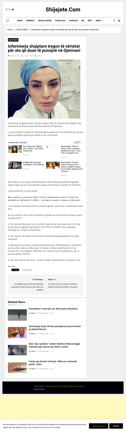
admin (12, 55)
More (98, 21)
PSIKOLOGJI (60, 21)
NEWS (19, 21)
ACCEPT (116, 426)
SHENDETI (30, 21)
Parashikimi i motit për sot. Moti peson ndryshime (53, 309)
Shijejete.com (63, 9)
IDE (82, 21)
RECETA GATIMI (44, 21)
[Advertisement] (63, 413)
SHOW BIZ (73, 21)
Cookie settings (99, 426)
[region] (63, 425)
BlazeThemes (39, 389)
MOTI (90, 21)
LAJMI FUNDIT (13, 40)
